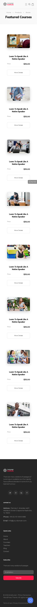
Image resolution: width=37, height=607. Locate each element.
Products (18, 12)
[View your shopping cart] (33, 4)
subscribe (18, 578)
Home (8, 12)
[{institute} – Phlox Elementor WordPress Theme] (8, 4)
